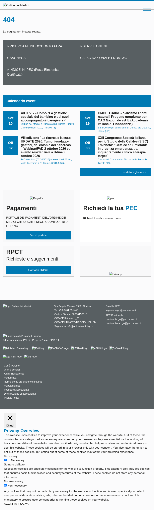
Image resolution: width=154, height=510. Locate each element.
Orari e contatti (12, 369)
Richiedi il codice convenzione (110, 212)
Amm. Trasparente (14, 373)
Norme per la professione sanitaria (23, 381)
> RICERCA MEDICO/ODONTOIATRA (34, 46)
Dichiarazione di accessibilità (20, 393)
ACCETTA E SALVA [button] (16, 503)
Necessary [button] (10, 456)
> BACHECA (16, 58)
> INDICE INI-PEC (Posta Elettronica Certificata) (33, 72)
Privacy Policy (11, 397)
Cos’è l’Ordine (12, 365)
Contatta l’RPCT (38, 270)
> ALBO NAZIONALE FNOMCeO (103, 58)
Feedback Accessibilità (16, 389)
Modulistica (10, 377)
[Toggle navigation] (147, 8)
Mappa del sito (12, 385)
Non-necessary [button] (13, 481)
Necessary (17, 460)
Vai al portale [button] (38, 235)
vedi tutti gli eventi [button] (134, 172)
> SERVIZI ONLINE (94, 46)
